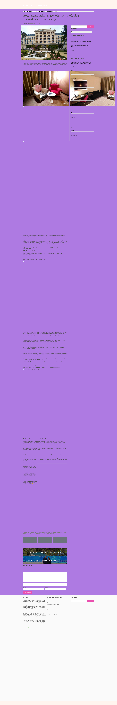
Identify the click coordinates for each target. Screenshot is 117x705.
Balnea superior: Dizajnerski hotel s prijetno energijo (30, 544)
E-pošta (24, 587)
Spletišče (46, 587)
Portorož (32, 533)
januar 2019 (73, 122)
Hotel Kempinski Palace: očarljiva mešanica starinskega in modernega (80, 46)
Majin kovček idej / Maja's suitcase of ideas (53, 604)
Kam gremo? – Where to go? (35, 5)
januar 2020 (73, 99)
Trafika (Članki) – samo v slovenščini (52, 614)
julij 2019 (72, 107)
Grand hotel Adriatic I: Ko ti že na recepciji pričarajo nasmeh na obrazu (81, 42)
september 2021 (74, 81)
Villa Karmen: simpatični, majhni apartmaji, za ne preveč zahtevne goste (82, 53)
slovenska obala (46, 533)
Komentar (25, 571)
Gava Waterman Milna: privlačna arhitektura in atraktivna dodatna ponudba (82, 50)
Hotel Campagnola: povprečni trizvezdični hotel (79, 38)
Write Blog (62, 702)
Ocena (28, 533)
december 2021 (73, 78)
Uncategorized (49, 621)
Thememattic (68, 702)
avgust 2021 (73, 83)
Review (36, 533)
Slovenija (40, 533)
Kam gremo (59, 532)
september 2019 (74, 104)
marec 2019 (73, 117)
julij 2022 (72, 73)
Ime (24, 582)
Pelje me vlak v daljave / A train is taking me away (59, 544)
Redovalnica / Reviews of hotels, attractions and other (36, 532)
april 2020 (73, 96)
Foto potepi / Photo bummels (51, 600)
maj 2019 (72, 112)
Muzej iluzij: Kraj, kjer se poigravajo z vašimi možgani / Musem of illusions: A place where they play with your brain (45, 545)
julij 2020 (72, 94)
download (73, 65)
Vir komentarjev (74, 135)
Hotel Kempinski (52, 532)
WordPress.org (73, 138)
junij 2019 (73, 109)
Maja (39, 23)
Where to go (52, 533)
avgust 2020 (73, 91)
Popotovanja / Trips (50, 607)
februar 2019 (73, 120)
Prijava (72, 130)
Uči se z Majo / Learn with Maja (51, 618)
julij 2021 (72, 86)
